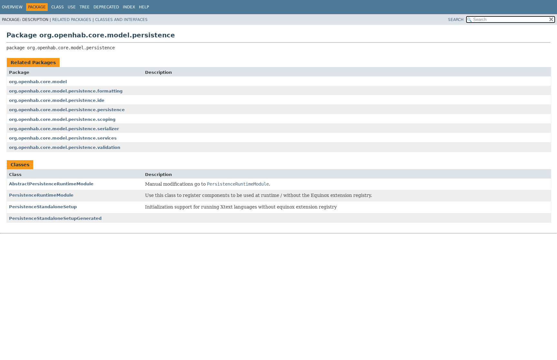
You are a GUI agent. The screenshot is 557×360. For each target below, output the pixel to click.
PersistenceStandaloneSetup (43, 206)
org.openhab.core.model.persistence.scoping (62, 119)
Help (144, 7)
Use (72, 7)
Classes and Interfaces (121, 19)
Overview (12, 7)
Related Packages (71, 19)
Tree (85, 7)
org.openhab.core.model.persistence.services (63, 138)
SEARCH (456, 19)
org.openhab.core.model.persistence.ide (56, 100)
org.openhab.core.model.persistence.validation (64, 147)
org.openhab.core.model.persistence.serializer (64, 128)
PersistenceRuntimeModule (41, 195)
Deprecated (106, 7)
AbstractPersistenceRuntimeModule (51, 183)
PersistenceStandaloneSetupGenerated (55, 218)
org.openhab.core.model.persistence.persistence (67, 109)
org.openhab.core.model (38, 81)
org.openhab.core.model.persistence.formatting (65, 91)
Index (129, 7)
